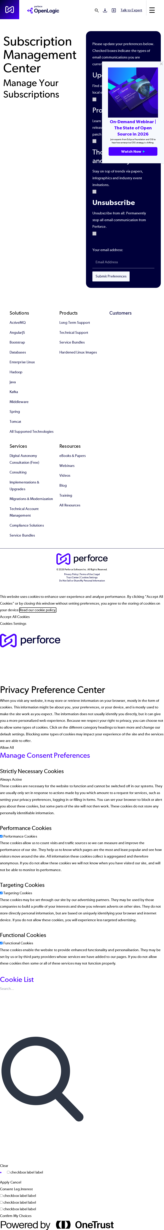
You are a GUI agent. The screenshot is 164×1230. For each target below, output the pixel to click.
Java (13, 382)
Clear (4, 1166)
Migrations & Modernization (31, 499)
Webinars (66, 465)
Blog (63, 485)
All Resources (69, 505)
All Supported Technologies (31, 431)
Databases (18, 352)
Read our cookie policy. (38, 610)
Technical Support (73, 332)
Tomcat (15, 421)
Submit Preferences (111, 276)
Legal (97, 574)
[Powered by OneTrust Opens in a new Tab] (82, 1224)
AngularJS (17, 332)
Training (65, 495)
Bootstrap (17, 342)
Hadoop (16, 372)
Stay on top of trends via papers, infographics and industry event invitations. (117, 178)
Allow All (7, 747)
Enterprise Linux (22, 362)
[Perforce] (9, 9)
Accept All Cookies (15, 617)
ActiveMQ (18, 322)
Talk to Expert (131, 10)
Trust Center (72, 577)
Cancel (15, 1182)
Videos (64, 475)
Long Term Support (74, 322)
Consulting (18, 472)
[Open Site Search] (96, 10)
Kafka (14, 392)
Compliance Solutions (27, 525)
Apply (4, 1182)
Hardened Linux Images (78, 352)
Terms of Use (86, 574)
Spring (15, 411)
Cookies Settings (13, 623)
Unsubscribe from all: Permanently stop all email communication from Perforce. (119, 220)
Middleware (19, 402)
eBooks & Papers (72, 456)
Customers (120, 313)
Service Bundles (72, 342)
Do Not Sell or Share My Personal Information (82, 580)
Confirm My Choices (15, 1216)
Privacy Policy (71, 574)
